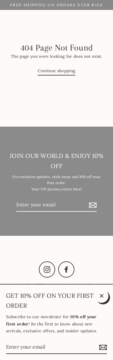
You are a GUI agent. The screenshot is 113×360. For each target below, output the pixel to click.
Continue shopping (57, 70)
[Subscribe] (92, 205)
